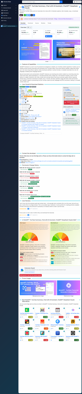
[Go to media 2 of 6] (47, 61)
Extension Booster (7, 18)
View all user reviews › (24, 217)
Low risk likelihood (38, 96)
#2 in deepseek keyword (69, 98)
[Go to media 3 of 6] (49, 61)
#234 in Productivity (68, 93)
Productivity (29, 9)
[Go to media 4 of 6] (51, 61)
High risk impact (28, 96)
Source (37, 23)
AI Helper (23, 9)
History (5, 24)
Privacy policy (34, 115)
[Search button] (61, 2)
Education (34, 86)
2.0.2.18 (27, 93)
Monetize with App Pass (72, 120)
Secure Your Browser (29, 272)
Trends (49, 23)
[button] (77, 2)
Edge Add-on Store (73, 27)
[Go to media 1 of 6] (46, 61)
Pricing (4, 20)
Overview (23, 23)
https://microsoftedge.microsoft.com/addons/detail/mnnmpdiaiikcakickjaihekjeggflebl (51, 161)
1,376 (68, 90)
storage (23, 99)
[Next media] (78, 50)
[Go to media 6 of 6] (54, 61)
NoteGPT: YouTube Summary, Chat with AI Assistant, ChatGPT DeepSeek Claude (73, 110)
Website (26, 115)
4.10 (30, 91)
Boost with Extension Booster (72, 123)
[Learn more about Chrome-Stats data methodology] (35, 118)
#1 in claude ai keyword (69, 95)
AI (30, 86)
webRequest (24, 101)
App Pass (5, 15)
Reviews (43, 23)
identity (23, 102)
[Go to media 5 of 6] (52, 61)
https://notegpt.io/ (30, 162)
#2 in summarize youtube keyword (71, 100)
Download (30, 23)
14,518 (26, 90)
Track (30, 27)
